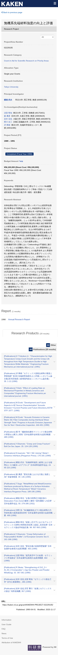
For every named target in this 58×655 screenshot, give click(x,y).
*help (21, 161)
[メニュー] (55, 3)
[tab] (30, 333)
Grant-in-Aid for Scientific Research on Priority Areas (26, 61)
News (4, 633)
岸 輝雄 (7, 125)
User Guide (6, 624)
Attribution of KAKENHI (11, 642)
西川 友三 (8, 122)
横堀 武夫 (8, 100)
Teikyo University (11, 87)
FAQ (3, 629)
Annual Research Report (19, 319)
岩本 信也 (8, 119)
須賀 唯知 (8, 113)
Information (6, 620)
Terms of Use (7, 638)
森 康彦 (7, 116)
